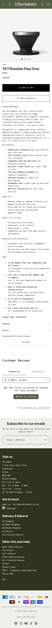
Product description (10, 106)
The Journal (7, 550)
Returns (5, 330)
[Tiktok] (31, 623)
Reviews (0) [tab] (14, 371)
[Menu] (3, 4)
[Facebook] (16, 623)
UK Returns (7, 531)
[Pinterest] (36, 623)
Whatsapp (11, 508)
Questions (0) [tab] (38, 371)
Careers (5, 564)
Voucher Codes (8, 567)
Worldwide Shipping (11, 528)
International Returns (13, 535)
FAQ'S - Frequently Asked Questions (19, 570)
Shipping (5, 324)
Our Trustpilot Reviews (13, 560)
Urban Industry (30, 611)
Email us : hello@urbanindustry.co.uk (20, 504)
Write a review (26, 396)
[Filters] (5, 380)
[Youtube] (26, 623)
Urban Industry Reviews (13, 557)
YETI (4, 65)
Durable (26, 342)
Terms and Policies (26, 617)
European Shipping (10, 525)
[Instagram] (21, 623)
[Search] (9, 4)
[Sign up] (45, 440)
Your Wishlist (8, 554)
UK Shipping (7, 521)
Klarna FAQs (7, 574)
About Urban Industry (12, 547)
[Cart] (48, 4)
